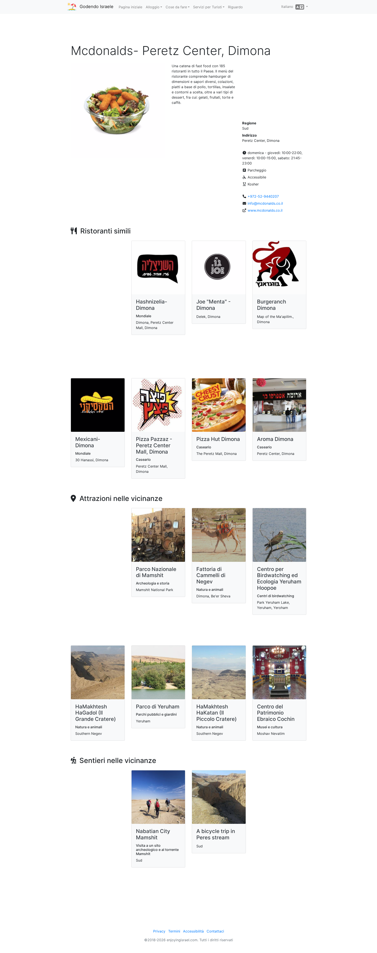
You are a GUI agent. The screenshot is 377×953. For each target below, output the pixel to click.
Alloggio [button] (152, 7)
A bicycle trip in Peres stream (215, 834)
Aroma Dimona (275, 439)
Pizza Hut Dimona (218, 439)
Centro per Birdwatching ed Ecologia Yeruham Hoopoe (279, 578)
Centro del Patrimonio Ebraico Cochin (276, 712)
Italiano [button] (288, 6)
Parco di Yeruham (157, 706)
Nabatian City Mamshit (153, 834)
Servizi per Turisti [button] (207, 7)
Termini (174, 931)
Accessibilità (193, 931)
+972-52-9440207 (263, 196)
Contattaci (215, 931)
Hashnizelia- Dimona (151, 304)
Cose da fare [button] (176, 7)
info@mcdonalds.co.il (265, 203)
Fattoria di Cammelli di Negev (210, 575)
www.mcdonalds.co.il (265, 210)
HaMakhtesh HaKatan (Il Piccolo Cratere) (216, 712)
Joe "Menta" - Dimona (213, 304)
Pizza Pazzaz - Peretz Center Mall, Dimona (154, 445)
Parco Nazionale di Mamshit (156, 572)
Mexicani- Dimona (87, 442)
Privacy (159, 931)
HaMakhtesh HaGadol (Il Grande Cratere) (95, 712)
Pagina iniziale (130, 7)
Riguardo (235, 7)
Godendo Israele (96, 6)
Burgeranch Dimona (271, 304)
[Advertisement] (188, 30)
